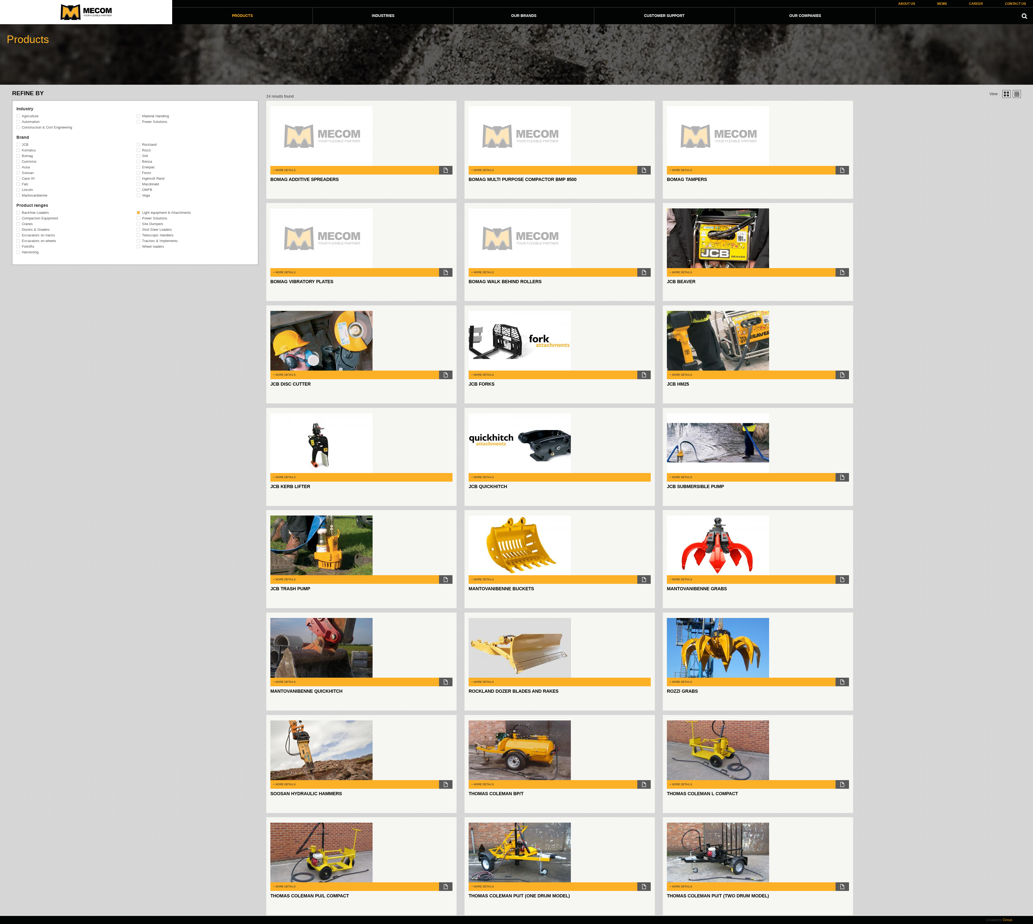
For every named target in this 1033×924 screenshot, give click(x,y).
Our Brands (523, 16)
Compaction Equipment (40, 218)
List (1017, 94)
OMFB (147, 189)
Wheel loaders (153, 246)
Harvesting (30, 252)
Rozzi (146, 150)
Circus (1007, 920)
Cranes (27, 224)
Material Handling (155, 116)
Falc (25, 184)
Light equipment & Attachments (166, 212)
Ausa (26, 167)
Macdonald (150, 184)
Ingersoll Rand (153, 178)
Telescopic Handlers (158, 235)
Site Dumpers (152, 224)
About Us (906, 4)
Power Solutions (154, 121)
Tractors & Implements (160, 241)
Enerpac (148, 167)
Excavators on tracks (38, 235)
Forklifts (28, 246)
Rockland (149, 144)
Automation (31, 121)
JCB (25, 144)
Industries (383, 16)
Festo (146, 172)
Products (242, 16)
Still (145, 156)
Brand (22, 137)
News (942, 4)
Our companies (805, 16)
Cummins (29, 161)
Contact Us (1015, 4)
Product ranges (32, 205)
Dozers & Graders (36, 229)
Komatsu (29, 150)
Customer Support (664, 16)
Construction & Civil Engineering (47, 127)
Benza (147, 161)
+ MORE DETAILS (284, 170)
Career (976, 4)
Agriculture (30, 116)
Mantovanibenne (34, 195)
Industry (24, 109)
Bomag (27, 156)
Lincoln (27, 189)
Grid (1006, 94)
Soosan (28, 172)
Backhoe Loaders (35, 212)
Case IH (28, 178)
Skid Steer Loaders (157, 229)
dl (445, 170)
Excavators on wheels (39, 241)
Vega (146, 195)
